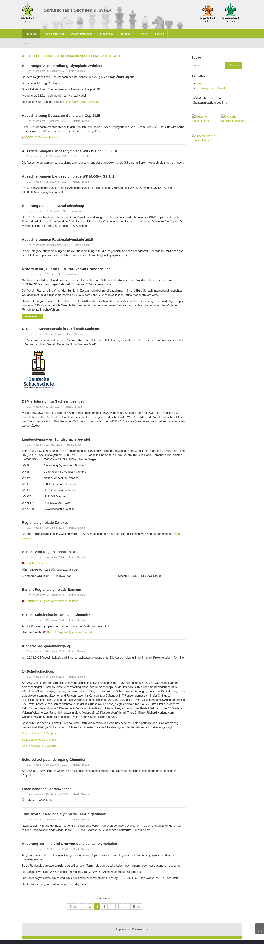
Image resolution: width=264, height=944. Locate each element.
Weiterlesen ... (32, 316)
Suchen (234, 65)
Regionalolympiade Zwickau (81, 101)
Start (73, 906)
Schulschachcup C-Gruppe (39, 745)
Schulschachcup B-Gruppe (39, 739)
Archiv (201, 83)
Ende (136, 906)
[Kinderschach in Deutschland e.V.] (203, 138)
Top (259, 931)
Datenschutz (140, 929)
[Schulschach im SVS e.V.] (28, 13)
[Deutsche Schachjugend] (203, 122)
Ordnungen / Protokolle (211, 88)
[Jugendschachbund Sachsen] (207, 12)
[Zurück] (82, 906)
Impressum (123, 929)
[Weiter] (126, 906)
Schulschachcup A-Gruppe (39, 733)
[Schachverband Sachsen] (230, 12)
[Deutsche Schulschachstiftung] (233, 118)
